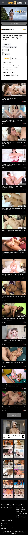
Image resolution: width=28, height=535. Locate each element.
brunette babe (9, 67)
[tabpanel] (14, 69)
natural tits (5, 69)
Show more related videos (14, 414)
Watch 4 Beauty (14, 23)
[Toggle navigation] (3, 2)
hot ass (19, 67)
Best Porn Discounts (6, 508)
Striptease (19, 65)
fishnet (15, 67)
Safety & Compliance (21, 517)
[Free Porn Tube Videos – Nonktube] (14, 2)
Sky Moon (9, 62)
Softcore (11, 65)
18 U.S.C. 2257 (19, 508)
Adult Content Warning (21, 513)
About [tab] (7, 58)
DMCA (17, 515)
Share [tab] (15, 58)
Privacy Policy (19, 511)
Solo (15, 65)
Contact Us (4, 523)
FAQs (2, 525)
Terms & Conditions (20, 509)
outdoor (11, 69)
